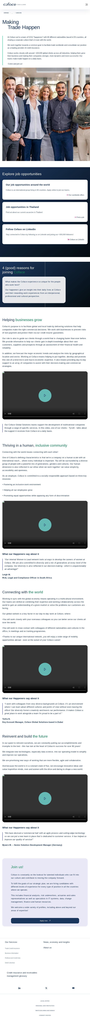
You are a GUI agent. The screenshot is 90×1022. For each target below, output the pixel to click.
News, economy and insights (56, 942)
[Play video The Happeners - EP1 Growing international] (45, 525)
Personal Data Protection (45, 1005)
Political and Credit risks (12, 958)
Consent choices (45, 1015)
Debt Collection (10, 963)
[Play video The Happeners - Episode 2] (45, 798)
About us (47, 948)
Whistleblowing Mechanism (45, 1010)
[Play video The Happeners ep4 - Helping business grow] (45, 395)
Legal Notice (44, 1001)
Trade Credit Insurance (12, 948)
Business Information (11, 953)
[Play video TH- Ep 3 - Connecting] (45, 669)
